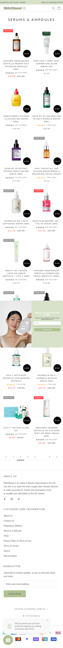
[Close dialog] (61, 302)
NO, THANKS (47, 334)
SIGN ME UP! (47, 329)
